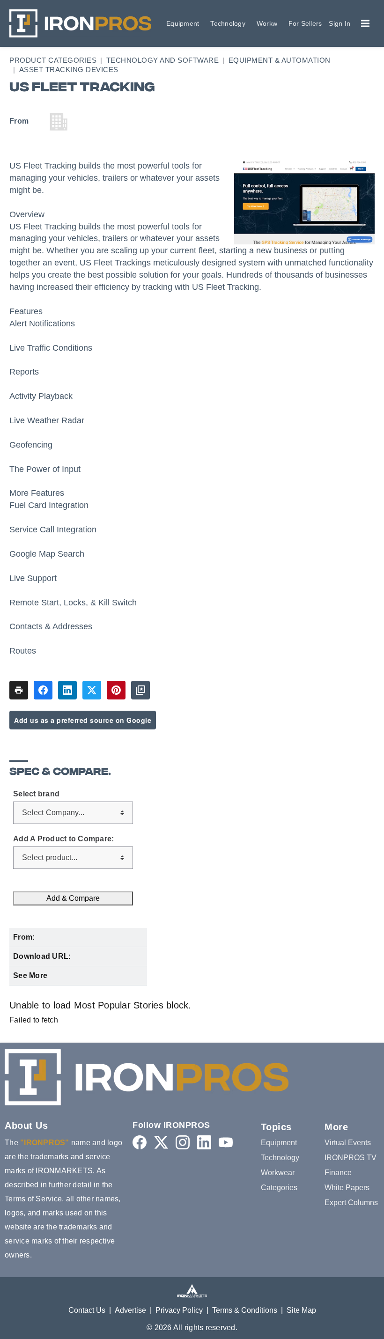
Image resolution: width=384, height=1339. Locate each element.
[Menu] (365, 23)
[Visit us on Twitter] (161, 1142)
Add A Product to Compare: (63, 839)
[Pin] (116, 690)
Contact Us (86, 1310)
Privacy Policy (179, 1310)
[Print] (18, 690)
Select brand (36, 794)
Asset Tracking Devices (68, 70)
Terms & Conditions (244, 1310)
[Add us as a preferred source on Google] (140, 690)
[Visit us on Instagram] (183, 1142)
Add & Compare (73, 898)
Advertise (130, 1310)
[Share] (43, 690)
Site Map (301, 1310)
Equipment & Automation (280, 60)
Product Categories (52, 60)
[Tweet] (91, 690)
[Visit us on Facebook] (140, 1142)
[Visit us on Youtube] (226, 1142)
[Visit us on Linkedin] (204, 1142)
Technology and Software (162, 60)
